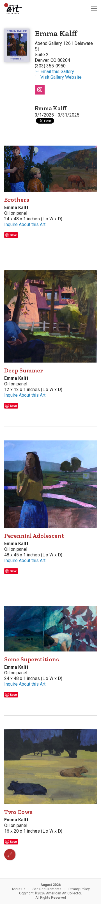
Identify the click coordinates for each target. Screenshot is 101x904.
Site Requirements (47, 889)
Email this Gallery (57, 71)
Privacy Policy (79, 889)
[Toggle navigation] (94, 8)
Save (13, 235)
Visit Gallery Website (61, 77)
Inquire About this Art (24, 224)
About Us (19, 889)
